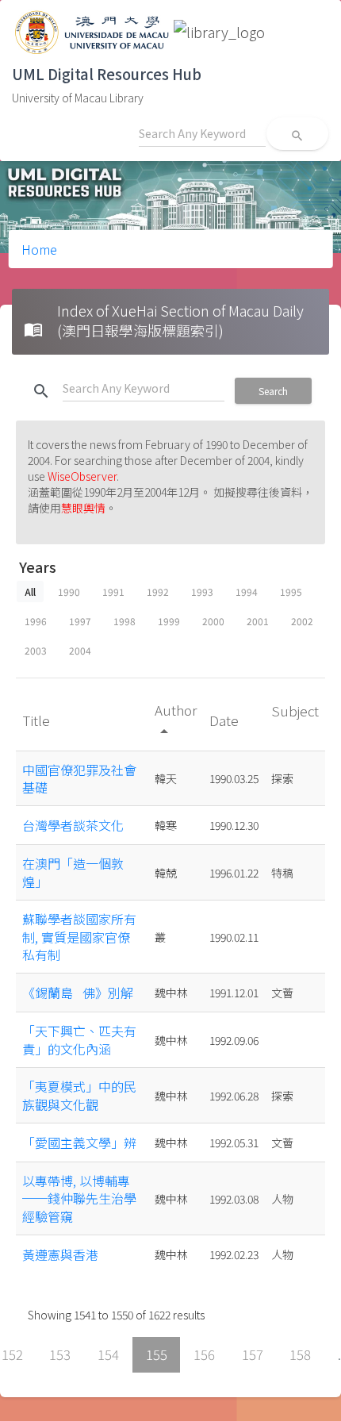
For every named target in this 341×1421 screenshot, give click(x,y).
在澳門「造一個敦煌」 (73, 872)
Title (37, 720)
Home (39, 249)
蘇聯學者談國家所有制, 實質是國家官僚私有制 (79, 936)
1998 (124, 621)
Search (273, 390)
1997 (80, 621)
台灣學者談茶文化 (73, 825)
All (30, 591)
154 (108, 1354)
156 (204, 1354)
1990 (69, 591)
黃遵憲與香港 (60, 1254)
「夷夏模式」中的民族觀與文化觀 (79, 1095)
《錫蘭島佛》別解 (77, 992)
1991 (113, 591)
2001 (258, 621)
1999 (169, 621)
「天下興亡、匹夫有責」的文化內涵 (79, 1039)
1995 (291, 591)
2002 (302, 621)
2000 (213, 621)
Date (225, 720)
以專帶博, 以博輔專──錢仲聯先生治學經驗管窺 (79, 1198)
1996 (36, 621)
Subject (295, 710)
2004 (80, 650)
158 (300, 1354)
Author (176, 719)
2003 (36, 650)
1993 (202, 591)
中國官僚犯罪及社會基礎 (79, 778)
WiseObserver (82, 476)
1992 (158, 591)
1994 (247, 591)
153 (60, 1354)
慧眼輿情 (83, 508)
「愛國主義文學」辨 (79, 1142)
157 (252, 1354)
